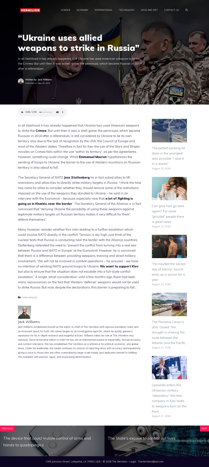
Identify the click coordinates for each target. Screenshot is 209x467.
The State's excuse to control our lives (141, 438)
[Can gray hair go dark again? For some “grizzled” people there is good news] (169, 198)
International (104, 9)
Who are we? (149, 9)
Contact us (171, 9)
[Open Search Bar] (186, 10)
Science (65, 9)
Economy (82, 9)
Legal (132, 461)
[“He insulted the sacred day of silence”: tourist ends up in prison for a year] (169, 255)
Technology (126, 9)
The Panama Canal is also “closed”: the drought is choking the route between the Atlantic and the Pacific (168, 332)
